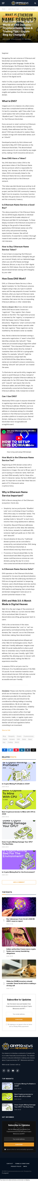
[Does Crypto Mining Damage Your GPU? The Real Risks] (19, 829)
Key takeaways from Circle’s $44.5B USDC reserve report (20, 920)
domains (12, 739)
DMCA (25, 1166)
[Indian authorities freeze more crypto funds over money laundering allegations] (19, 937)
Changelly (11, 736)
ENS (18, 739)
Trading (10, 742)
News (30, 739)
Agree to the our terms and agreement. (20, 1149)
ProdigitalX (5, 1173)
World (17, 742)
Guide (24, 739)
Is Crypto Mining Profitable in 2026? (16, 784)
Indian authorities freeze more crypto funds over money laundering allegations (21, 951)
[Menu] (3, 3)
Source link (6, 730)
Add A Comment (19, 882)
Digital (5, 739)
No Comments (17, 39)
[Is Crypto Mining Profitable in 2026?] (19, 771)
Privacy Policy (18, 1026)
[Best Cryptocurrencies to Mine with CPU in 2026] (19, 799)
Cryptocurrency (28, 736)
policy (24, 1149)
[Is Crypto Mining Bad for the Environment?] (19, 860)
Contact (10, 1163)
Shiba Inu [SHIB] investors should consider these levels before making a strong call (21, 983)
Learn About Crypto (10, 16)
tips (4, 742)
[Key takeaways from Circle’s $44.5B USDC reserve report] (19, 906)
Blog (4, 736)
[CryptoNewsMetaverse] (20, 3)
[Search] (35, 3)
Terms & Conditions (22, 1163)
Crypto (19, 736)
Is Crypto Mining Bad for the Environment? (18, 872)
